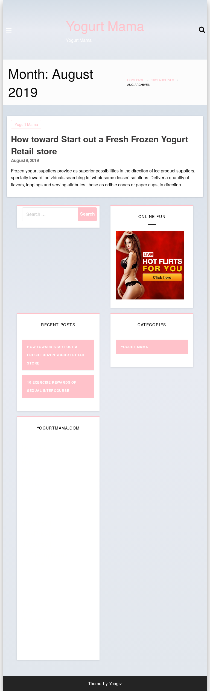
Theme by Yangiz (105, 683)
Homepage (135, 80)
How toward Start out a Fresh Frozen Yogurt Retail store (99, 145)
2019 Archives (162, 80)
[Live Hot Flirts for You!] (150, 264)
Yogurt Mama (105, 25)
